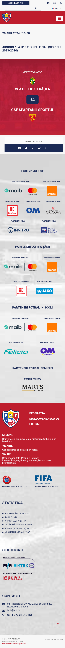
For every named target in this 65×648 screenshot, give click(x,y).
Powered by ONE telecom (54, 639)
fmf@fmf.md (14, 610)
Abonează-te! (15, 3)
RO (56, 8)
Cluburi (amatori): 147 (16, 521)
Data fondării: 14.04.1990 (17, 513)
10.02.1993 (22, 486)
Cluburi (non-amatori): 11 (17, 528)
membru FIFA (41, 486)
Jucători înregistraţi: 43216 (19, 525)
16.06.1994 (53, 486)
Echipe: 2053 (11, 517)
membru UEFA (8, 486)
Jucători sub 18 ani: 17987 (18, 532)
